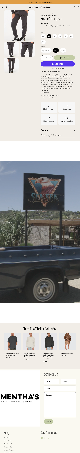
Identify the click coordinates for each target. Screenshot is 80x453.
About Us (7, 438)
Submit (48, 421)
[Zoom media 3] (27, 49)
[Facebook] (42, 438)
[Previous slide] (6, 342)
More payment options (58, 68)
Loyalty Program (9, 450)
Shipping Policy (9, 444)
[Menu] (2, 7)
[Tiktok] (48, 438)
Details (44, 130)
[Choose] (18, 347)
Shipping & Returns (51, 135)
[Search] (6, 7)
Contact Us (7, 441)
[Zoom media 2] (11, 49)
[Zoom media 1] (19, 25)
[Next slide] (19, 342)
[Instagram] (45, 438)
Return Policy (8, 447)
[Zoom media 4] (11, 65)
